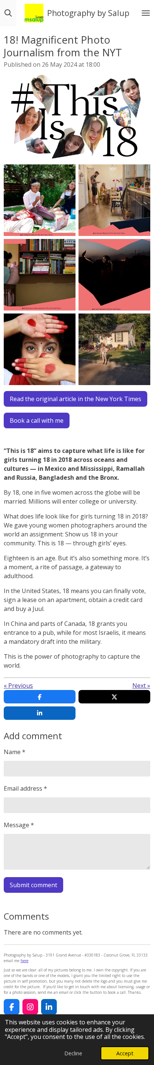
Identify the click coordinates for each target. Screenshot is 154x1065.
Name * (14, 752)
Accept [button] (124, 1053)
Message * (19, 825)
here (24, 960)
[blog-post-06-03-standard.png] (39, 274)
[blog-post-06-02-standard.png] (114, 200)
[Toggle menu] (146, 13)
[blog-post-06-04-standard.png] (114, 274)
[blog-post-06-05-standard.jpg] (39, 349)
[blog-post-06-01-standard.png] (39, 200)
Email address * (25, 788)
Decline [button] (73, 1053)
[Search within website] (8, 13)
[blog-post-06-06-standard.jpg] (114, 349)
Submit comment (33, 885)
